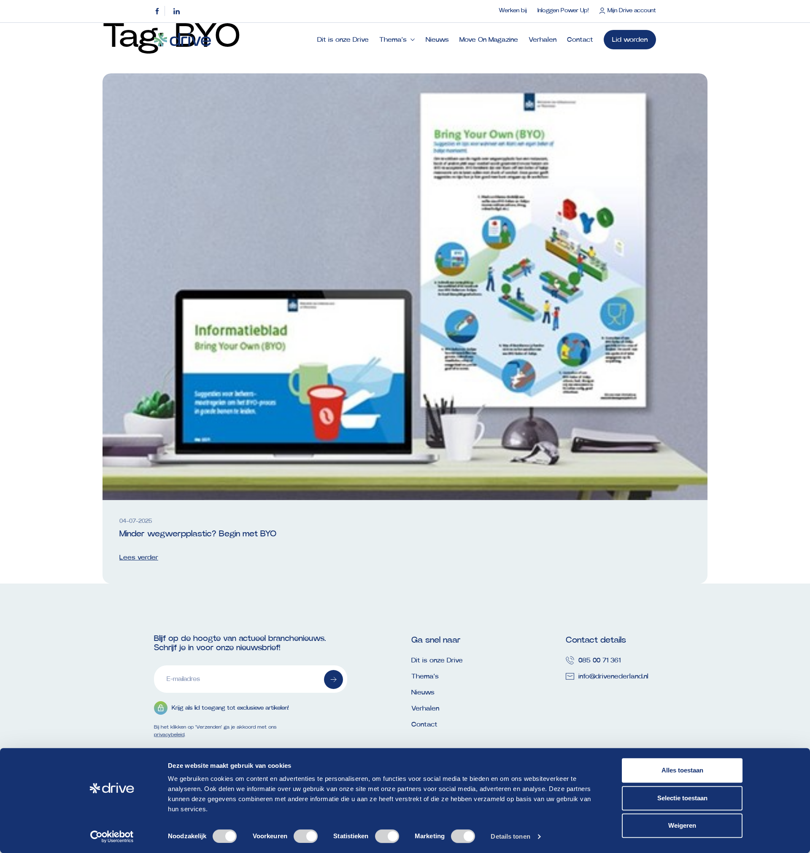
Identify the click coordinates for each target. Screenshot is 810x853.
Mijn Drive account (632, 10)
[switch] (306, 836)
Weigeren (682, 825)
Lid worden (630, 39)
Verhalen (542, 39)
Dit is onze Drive (343, 39)
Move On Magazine (488, 39)
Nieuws (437, 39)
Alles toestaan (682, 770)
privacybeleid (169, 734)
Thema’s (393, 39)
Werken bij (513, 10)
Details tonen (510, 836)
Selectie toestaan (682, 798)
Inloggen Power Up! (563, 10)
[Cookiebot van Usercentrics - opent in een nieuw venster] (112, 836)
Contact (580, 39)
